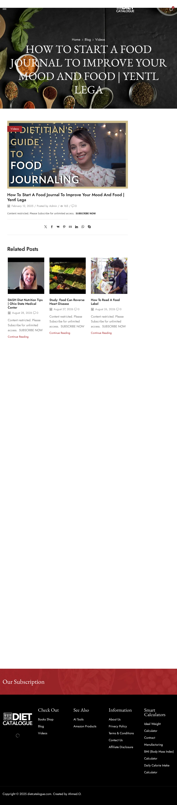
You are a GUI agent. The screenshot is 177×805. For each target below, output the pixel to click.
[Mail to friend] (70, 227)
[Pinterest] (64, 227)
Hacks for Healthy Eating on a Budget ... (159, 353)
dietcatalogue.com (39, 794)
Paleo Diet (140, 172)
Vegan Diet (140, 178)
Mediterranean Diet (144, 167)
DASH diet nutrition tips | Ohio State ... (158, 225)
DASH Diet (140, 151)
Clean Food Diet (143, 145)
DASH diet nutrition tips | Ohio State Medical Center (25, 304)
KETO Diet (140, 156)
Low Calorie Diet (143, 161)
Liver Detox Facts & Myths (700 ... (158, 295)
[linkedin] (76, 227)
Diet (135, 140)
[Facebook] (52, 227)
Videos (100, 39)
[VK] (58, 227)
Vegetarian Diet (143, 183)
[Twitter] (46, 227)
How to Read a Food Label (105, 302)
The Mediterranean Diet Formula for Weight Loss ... (159, 324)
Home (76, 39)
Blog (88, 39)
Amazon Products (143, 134)
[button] (4, 8)
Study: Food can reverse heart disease (67, 302)
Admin (53, 206)
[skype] (88, 227)
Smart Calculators (143, 189)
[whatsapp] (83, 227)
